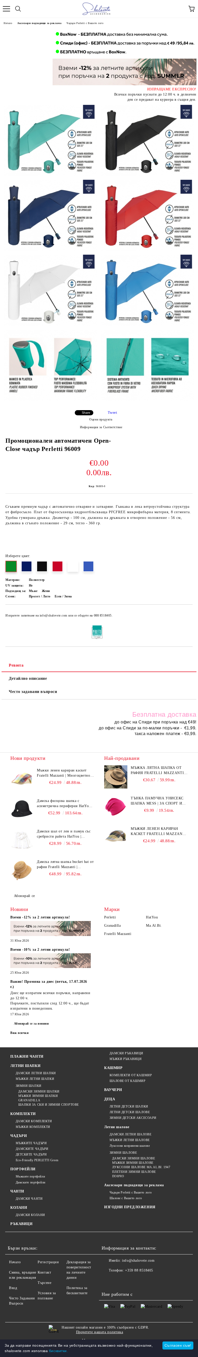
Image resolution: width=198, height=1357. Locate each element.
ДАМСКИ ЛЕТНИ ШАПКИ (36, 1073)
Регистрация (48, 1262)
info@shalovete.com (138, 1260)
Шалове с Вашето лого (126, 1198)
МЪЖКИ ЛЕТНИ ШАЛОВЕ (130, 1140)
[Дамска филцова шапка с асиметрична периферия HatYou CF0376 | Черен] (22, 810)
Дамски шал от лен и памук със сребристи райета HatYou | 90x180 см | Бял (63, 834)
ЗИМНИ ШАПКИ (29, 1086)
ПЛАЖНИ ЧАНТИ (27, 1056)
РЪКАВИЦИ (21, 1224)
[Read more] (50, 929)
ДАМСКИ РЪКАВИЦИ (126, 1053)
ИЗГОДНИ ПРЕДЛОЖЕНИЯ (129, 1207)
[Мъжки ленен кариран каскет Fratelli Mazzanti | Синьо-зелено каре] (115, 837)
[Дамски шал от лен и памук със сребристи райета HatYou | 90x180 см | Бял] (22, 840)
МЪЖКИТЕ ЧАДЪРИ (31, 1143)
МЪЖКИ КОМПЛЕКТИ (33, 1127)
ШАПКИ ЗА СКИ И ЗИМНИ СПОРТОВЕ (48, 1104)
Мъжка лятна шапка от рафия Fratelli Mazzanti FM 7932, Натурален (157, 771)
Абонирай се (24, 896)
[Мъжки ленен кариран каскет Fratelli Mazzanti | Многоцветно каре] (22, 779)
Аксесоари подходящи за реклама (39, 23)
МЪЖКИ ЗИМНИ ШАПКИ (38, 1096)
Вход (13, 1288)
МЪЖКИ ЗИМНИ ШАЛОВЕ (132, 1163)
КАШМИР (113, 1068)
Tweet (112, 413)
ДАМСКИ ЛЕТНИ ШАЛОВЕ (130, 1134)
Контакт (44, 1272)
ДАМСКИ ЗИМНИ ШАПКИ (39, 1091)
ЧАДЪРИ (18, 1136)
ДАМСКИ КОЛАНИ (30, 1215)
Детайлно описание (28, 678)
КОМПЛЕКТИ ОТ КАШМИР (131, 1075)
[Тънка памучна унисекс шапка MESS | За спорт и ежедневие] (115, 807)
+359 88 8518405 (139, 1270)
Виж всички (19, 1033)
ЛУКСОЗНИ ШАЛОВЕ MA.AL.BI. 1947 (141, 1167)
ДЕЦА (109, 1099)
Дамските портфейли (30, 1182)
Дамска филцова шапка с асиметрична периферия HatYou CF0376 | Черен (64, 804)
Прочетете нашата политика (99, 1332)
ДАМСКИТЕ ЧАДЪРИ (32, 1149)
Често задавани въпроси (33, 691)
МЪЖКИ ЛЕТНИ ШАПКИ (35, 1079)
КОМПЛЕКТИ (23, 1114)
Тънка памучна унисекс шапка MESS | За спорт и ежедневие (157, 801)
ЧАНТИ (17, 1191)
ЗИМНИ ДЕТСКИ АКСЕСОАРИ (133, 1118)
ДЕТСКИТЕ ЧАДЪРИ (31, 1154)
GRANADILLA (29, 1100)
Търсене (44, 1283)
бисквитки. (58, 1351)
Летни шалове (116, 1127)
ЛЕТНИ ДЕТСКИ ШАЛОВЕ (130, 1112)
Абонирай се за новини (31, 1023)
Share (86, 413)
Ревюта (16, 665)
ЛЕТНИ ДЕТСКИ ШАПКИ (129, 1106)
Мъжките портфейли (30, 1176)
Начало (8, 23)
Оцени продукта (100, 419)
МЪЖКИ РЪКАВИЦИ (126, 1059)
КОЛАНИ (18, 1208)
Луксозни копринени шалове (130, 1146)
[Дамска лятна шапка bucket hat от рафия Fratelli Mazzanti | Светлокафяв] (22, 871)
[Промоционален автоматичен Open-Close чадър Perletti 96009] (50, 140)
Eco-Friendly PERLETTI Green (37, 1160)
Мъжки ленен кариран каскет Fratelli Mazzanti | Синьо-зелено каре (158, 832)
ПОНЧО (118, 1176)
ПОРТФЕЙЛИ (23, 1169)
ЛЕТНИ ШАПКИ (25, 1066)
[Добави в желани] (185, 613)
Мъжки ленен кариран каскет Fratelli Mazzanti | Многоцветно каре (63, 773)
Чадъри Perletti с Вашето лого (85, 23)
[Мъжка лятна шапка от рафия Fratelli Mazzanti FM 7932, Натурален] (115, 777)
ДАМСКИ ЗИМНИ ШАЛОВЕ (133, 1158)
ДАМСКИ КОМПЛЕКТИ (34, 1121)
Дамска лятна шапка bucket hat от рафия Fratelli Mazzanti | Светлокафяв (65, 865)
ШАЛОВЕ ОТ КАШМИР (128, 1081)
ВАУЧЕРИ (113, 1090)
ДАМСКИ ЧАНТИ (29, 1198)
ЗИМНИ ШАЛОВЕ (123, 1153)
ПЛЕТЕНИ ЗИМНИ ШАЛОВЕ (134, 1172)
